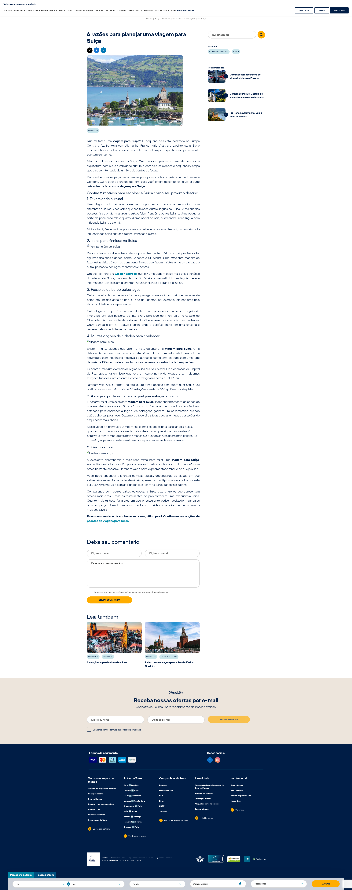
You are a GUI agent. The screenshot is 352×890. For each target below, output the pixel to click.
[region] (176, 8)
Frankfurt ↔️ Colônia (133, 822)
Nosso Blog (235, 801)
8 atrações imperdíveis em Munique (107, 662)
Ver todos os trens (101, 828)
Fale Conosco (206, 818)
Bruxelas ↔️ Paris (131, 827)
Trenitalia (163, 812)
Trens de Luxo (94, 810)
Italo (161, 796)
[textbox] (40, 884)
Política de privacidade (241, 796)
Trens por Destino (95, 794)
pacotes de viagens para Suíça (108, 521)
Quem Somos (237, 785)
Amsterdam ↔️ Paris (133, 806)
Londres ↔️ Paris (131, 791)
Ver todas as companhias (176, 820)
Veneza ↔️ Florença (132, 817)
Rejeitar (321, 10)
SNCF (161, 806)
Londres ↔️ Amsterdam (134, 801)
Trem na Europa (95, 799)
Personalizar (304, 10)
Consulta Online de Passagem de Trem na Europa (209, 787)
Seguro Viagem (202, 809)
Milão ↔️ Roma (130, 812)
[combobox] (40, 884)
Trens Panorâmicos (96, 815)
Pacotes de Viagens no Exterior (102, 789)
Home (149, 18)
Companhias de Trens (97, 820)
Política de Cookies (185, 10)
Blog (157, 18)
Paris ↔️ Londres (131, 785)
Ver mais (239, 809)
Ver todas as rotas (137, 836)
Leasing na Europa (203, 799)
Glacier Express (126, 274)
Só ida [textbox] (136, 884)
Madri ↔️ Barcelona (132, 796)
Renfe (161, 801)
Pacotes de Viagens (204, 794)
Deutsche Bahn (166, 791)
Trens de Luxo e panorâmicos (101, 804)
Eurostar (163, 785)
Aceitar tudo (339, 10)
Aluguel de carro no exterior (207, 804)
